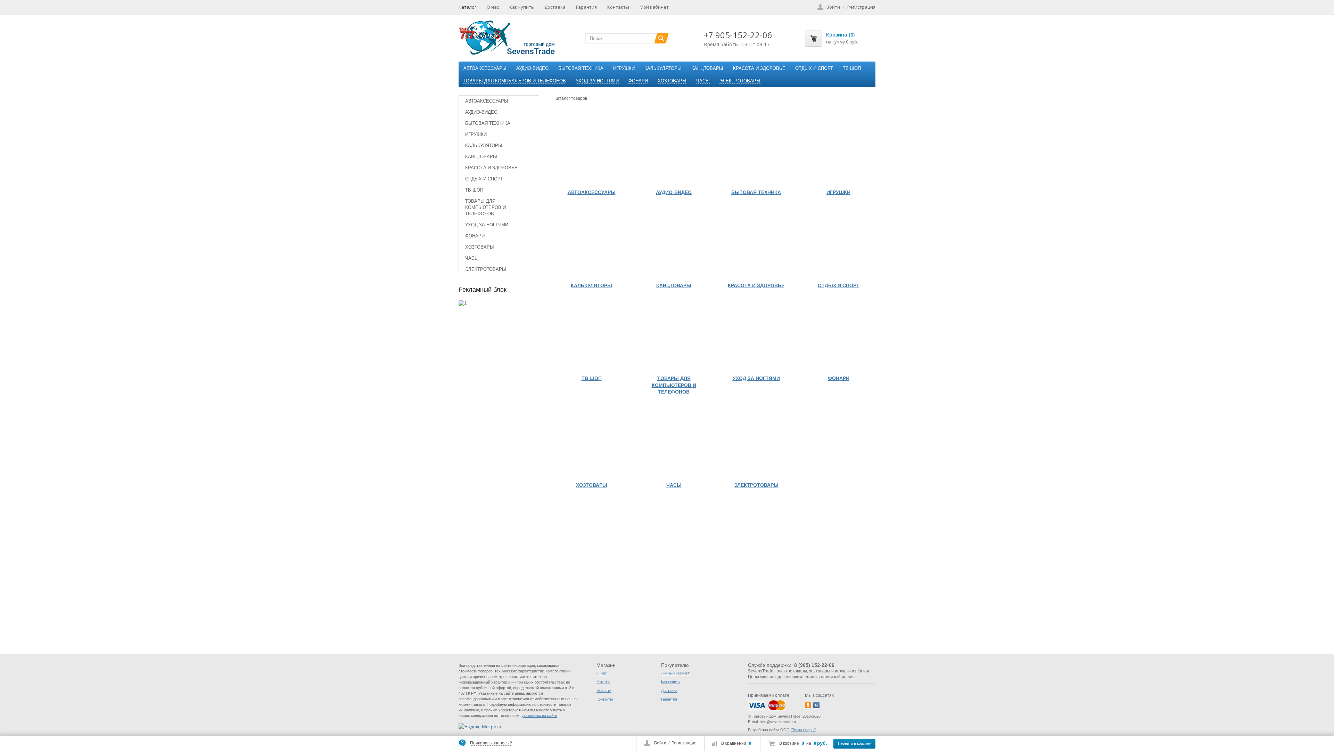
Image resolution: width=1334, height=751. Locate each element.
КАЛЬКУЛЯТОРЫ (663, 68)
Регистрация (684, 743)
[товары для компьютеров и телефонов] (674, 335)
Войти (660, 743)
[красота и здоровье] (756, 242)
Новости (603, 690)
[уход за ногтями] (756, 335)
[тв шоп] (591, 335)
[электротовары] (756, 441)
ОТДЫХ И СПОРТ (814, 68)
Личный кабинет (675, 673)
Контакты (618, 7)
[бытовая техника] (756, 149)
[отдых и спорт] (838, 242)
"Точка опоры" (803, 730)
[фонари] (838, 335)
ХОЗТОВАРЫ (672, 80)
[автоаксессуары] (591, 149)
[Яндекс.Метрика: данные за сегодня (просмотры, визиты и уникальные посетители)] (480, 726)
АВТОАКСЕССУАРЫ (485, 68)
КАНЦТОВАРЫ (707, 68)
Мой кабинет (654, 7)
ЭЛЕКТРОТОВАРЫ (739, 80)
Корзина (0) (840, 34)
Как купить (521, 7)
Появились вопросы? (491, 743)
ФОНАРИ (638, 80)
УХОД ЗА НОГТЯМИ (597, 80)
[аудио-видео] (674, 149)
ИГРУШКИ (624, 68)
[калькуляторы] (591, 242)
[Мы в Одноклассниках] (808, 705)
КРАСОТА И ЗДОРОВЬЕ (759, 68)
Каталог (467, 7)
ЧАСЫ (703, 80)
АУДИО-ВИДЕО (532, 68)
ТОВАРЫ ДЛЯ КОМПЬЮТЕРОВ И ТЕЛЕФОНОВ (514, 80)
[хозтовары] (591, 441)
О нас (493, 7)
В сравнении (733, 743)
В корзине (789, 743)
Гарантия (586, 7)
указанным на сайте (539, 715)
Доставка (555, 7)
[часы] (674, 441)
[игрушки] (838, 149)
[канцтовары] (674, 242)
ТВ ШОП (852, 68)
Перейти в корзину (854, 743)
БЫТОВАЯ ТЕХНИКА (580, 68)
